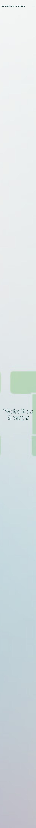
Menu (33, 6)
